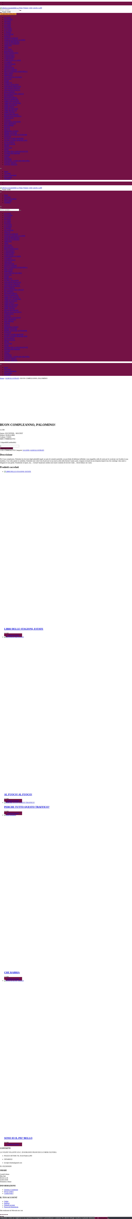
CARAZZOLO (9, 55)
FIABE (6, 81)
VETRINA (8, 159)
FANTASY (8, 79)
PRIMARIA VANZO (11, 131)
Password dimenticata (11, 1207)
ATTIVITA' (8, 49)
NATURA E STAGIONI (12, 122)
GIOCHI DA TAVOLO (12, 88)
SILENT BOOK (9, 144)
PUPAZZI (7, 136)
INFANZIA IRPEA (10, 97)
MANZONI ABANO (11, 114)
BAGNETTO (8, 51)
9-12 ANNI (8, 31)
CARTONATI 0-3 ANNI (12, 60)
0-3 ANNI (7, 17)
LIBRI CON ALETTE (11, 101)
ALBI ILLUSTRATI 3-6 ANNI (14, 40)
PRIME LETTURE (10, 133)
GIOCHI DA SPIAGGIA (12, 86)
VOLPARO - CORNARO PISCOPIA (17, 161)
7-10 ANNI (8, 29)
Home (6, 171)
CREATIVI (8, 66)
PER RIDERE (9, 125)
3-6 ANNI (7, 21)
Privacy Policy (9, 1191)
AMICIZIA (8, 45)
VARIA (6, 157)
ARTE (6, 47)
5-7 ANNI (7, 25)
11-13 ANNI (8, 19)
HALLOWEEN (9, 92)
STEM (6, 149)
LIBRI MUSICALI (10, 110)
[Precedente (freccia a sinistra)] (1, 1216)
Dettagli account (9, 1205)
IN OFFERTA (9, 96)
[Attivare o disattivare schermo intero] (3, 1214)
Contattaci (7, 179)
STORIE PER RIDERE (12, 153)
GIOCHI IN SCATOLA (12, 90)
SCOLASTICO (9, 142)
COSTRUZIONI (9, 64)
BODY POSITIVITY (11, 53)
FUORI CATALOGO (11, 84)
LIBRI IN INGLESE (11, 109)
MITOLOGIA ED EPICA (12, 116)
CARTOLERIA (9, 57)
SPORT (6, 146)
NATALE (7, 120)
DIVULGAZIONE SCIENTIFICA (16, 71)
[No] (108, 1218)
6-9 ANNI (7, 27)
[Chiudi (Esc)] (7, 1214)
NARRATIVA (9, 118)
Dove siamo (8, 177)
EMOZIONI (8, 75)
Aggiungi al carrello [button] (13, 635)
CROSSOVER (9, 68)
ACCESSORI (8, 34)
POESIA (7, 127)
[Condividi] (5, 1214)
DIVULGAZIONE (10, 70)
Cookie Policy (8, 1193)
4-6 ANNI (7, 23)
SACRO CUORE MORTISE (14, 138)
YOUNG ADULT (10, 162)
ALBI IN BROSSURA (12, 42)
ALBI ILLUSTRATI (11, 38)
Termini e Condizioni (11, 1190)
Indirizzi (6, 1203)
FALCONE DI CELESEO (13, 77)
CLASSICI (8, 62)
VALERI (7, 155)
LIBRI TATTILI (9, 112)
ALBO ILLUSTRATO (11, 44)
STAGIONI (8, 148)
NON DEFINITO (10, 123)
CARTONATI (9, 58)
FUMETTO (8, 83)
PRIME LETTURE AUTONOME (15, 135)
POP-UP (7, 129)
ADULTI (7, 36)
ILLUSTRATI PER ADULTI (14, 94)
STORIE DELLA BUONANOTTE (16, 151)
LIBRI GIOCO (9, 107)
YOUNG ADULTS (10, 164)
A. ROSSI (7, 32)
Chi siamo (7, 173)
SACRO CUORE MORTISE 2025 (15, 140)
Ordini (6, 1201)
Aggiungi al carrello (6, 448)
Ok (96, 1218)
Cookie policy (103, 1218)
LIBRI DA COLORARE (12, 103)
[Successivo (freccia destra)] (3, 1216)
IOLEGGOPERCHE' (11, 99)
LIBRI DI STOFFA (10, 105)
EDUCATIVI (8, 73)
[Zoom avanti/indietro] (1, 1214)
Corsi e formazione (10, 175)
